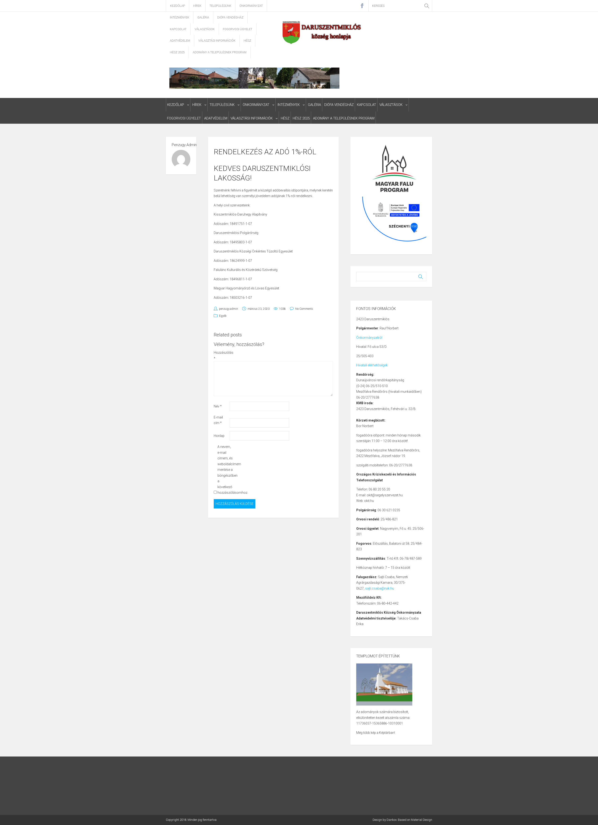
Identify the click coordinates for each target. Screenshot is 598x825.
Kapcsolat (178, 29)
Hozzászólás (221, 355)
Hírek (197, 5)
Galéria (203, 17)
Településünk (220, 5)
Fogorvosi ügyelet (237, 29)
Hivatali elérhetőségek (372, 365)
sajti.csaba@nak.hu (379, 588)
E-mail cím (218, 420)
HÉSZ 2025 (177, 52)
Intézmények (179, 17)
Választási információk (216, 40)
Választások (205, 29)
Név (218, 406)
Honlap (219, 436)
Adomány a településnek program (219, 52)
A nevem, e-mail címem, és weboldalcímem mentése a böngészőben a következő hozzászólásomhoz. (225, 469)
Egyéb (223, 315)
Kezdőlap (177, 5)
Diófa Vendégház (230, 17)
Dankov (391, 819)
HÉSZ (247, 40)
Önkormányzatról (369, 337)
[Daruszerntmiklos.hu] (322, 32)
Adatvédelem (180, 40)
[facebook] (362, 5)
